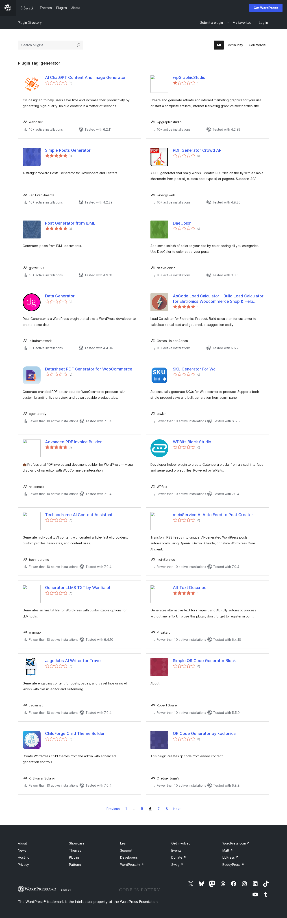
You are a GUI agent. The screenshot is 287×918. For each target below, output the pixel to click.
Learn (124, 843)
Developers (129, 857)
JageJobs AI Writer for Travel (73, 660)
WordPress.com (236, 843)
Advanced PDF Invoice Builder (73, 442)
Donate (178, 857)
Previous (113, 809)
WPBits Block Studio (192, 442)
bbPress (230, 857)
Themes (75, 850)
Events (176, 850)
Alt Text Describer (190, 587)
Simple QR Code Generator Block (204, 660)
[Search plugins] (78, 45)
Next (176, 809)
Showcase (77, 843)
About (22, 843)
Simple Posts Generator (68, 150)
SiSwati (66, 889)
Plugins (74, 857)
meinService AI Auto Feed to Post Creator (213, 514)
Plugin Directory (30, 22)
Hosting (23, 857)
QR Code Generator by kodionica (204, 733)
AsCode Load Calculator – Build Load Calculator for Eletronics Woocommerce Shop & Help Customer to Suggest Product (218, 299)
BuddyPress (233, 864)
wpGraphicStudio (189, 77)
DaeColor (182, 223)
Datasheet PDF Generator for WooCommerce (88, 369)
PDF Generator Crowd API (197, 150)
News (22, 850)
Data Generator (60, 296)
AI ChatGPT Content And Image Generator (85, 77)
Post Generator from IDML (70, 223)
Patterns (75, 864)
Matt (227, 850)
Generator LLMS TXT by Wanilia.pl (77, 587)
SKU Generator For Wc (194, 369)
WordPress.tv (132, 864)
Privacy (23, 864)
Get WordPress (266, 8)
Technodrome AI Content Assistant (79, 514)
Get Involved (181, 843)
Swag (177, 864)
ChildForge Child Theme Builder (75, 733)
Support (126, 850)
